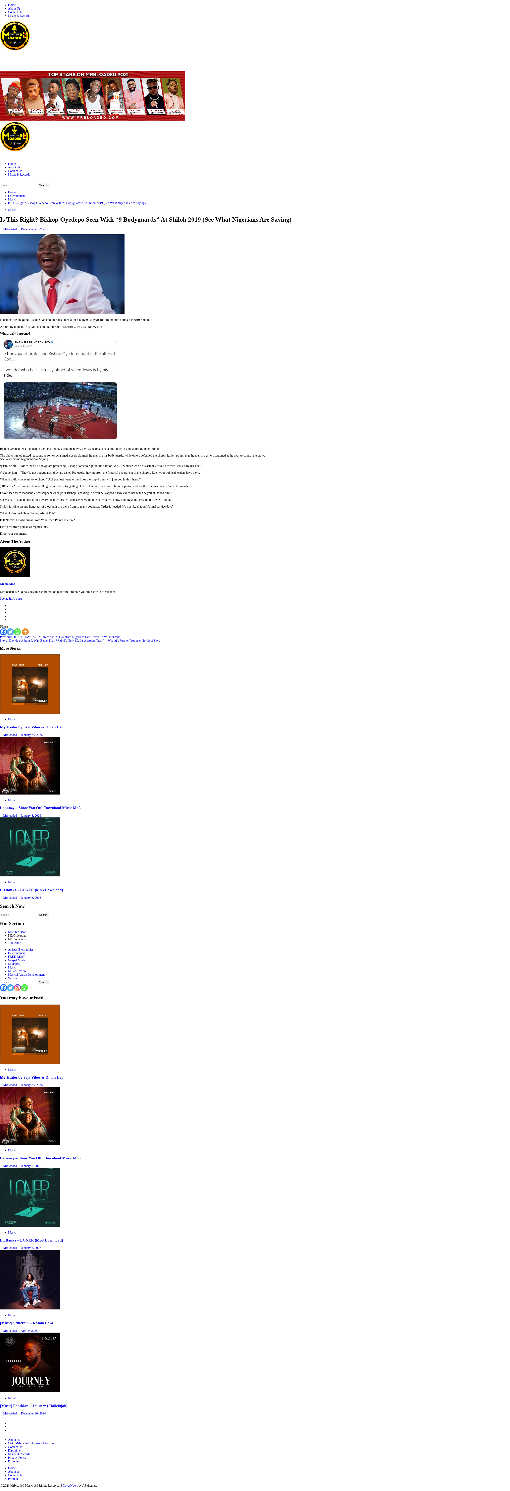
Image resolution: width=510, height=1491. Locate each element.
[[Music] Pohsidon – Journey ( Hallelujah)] (30, 1391)
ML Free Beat (17, 932)
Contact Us (15, 12)
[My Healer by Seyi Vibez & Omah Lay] (30, 712)
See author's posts (11, 598)
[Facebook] (3, 631)
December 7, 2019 (32, 229)
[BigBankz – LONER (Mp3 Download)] (30, 875)
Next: (80, 640)
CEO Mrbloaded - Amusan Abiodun (31, 1443)
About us (14, 1439)
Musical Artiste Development (26, 974)
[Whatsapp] (17, 631)
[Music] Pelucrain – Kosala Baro (26, 1323)
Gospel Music (17, 960)
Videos (12, 978)
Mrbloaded (10, 229)
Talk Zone (14, 942)
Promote (13, 1461)
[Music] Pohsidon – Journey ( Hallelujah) (34, 1406)
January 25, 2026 (32, 735)
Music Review (17, 971)
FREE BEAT (16, 956)
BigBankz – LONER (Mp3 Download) (31, 890)
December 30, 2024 (33, 1413)
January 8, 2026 (31, 815)
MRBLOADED (12, 57)
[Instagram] (17, 987)
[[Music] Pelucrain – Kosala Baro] (30, 1308)
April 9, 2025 (29, 1330)
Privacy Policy (17, 1457)
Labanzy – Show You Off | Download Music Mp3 (40, 808)
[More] (25, 631)
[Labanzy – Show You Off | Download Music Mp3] (30, 793)
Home (12, 5)
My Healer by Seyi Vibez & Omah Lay (31, 727)
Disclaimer (15, 1450)
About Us (14, 8)
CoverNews (70, 1485)
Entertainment (17, 953)
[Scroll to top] (1, 1489)
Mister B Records (19, 15)
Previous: (60, 637)
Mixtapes (14, 964)
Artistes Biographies (20, 949)
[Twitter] (10, 631)
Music (12, 209)
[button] (1, 181)
